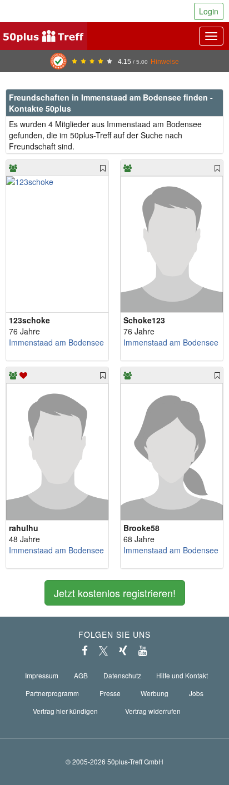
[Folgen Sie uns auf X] (103, 650)
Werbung (154, 693)
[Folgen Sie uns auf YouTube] (143, 650)
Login (208, 11)
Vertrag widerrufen (153, 711)
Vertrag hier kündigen (65, 711)
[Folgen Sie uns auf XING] (123, 650)
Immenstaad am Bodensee (56, 342)
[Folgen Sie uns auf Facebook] (84, 650)
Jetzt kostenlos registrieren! (115, 593)
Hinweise (165, 61)
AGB (81, 675)
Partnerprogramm (52, 693)
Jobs (196, 693)
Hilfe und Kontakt (182, 675)
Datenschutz (122, 675)
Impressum (41, 675)
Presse (110, 693)
